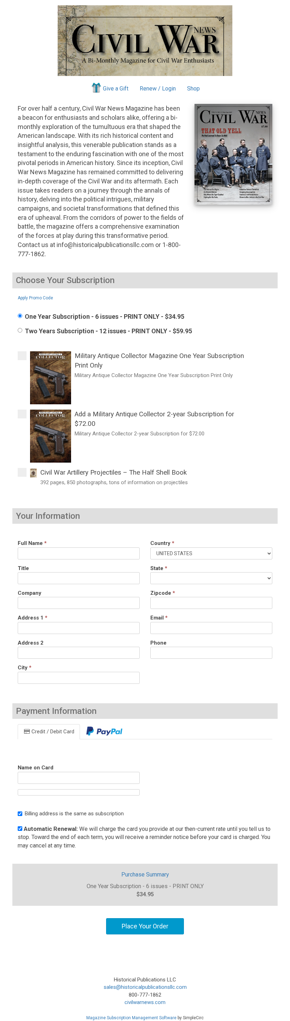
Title (23, 568)
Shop (193, 88)
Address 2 (31, 643)
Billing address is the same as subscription (74, 813)
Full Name (32, 543)
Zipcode (162, 593)
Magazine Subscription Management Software (131, 1017)
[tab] (104, 731)
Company (29, 593)
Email (159, 618)
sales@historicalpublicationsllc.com (145, 987)
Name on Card (35, 767)
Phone (158, 643)
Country (162, 543)
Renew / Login (158, 88)
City (24, 667)
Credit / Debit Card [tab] (52, 731)
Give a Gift (115, 88)
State (158, 568)
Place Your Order (145, 926)
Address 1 (32, 618)
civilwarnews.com (145, 1002)
